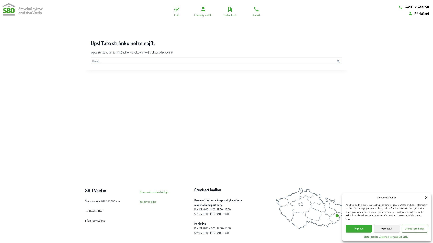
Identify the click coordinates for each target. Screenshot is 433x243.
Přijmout (359, 228)
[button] (426, 197)
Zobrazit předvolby (414, 228)
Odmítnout (386, 228)
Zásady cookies (371, 236)
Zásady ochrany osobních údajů (393, 236)
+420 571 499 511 (94, 211)
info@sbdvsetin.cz (95, 220)
